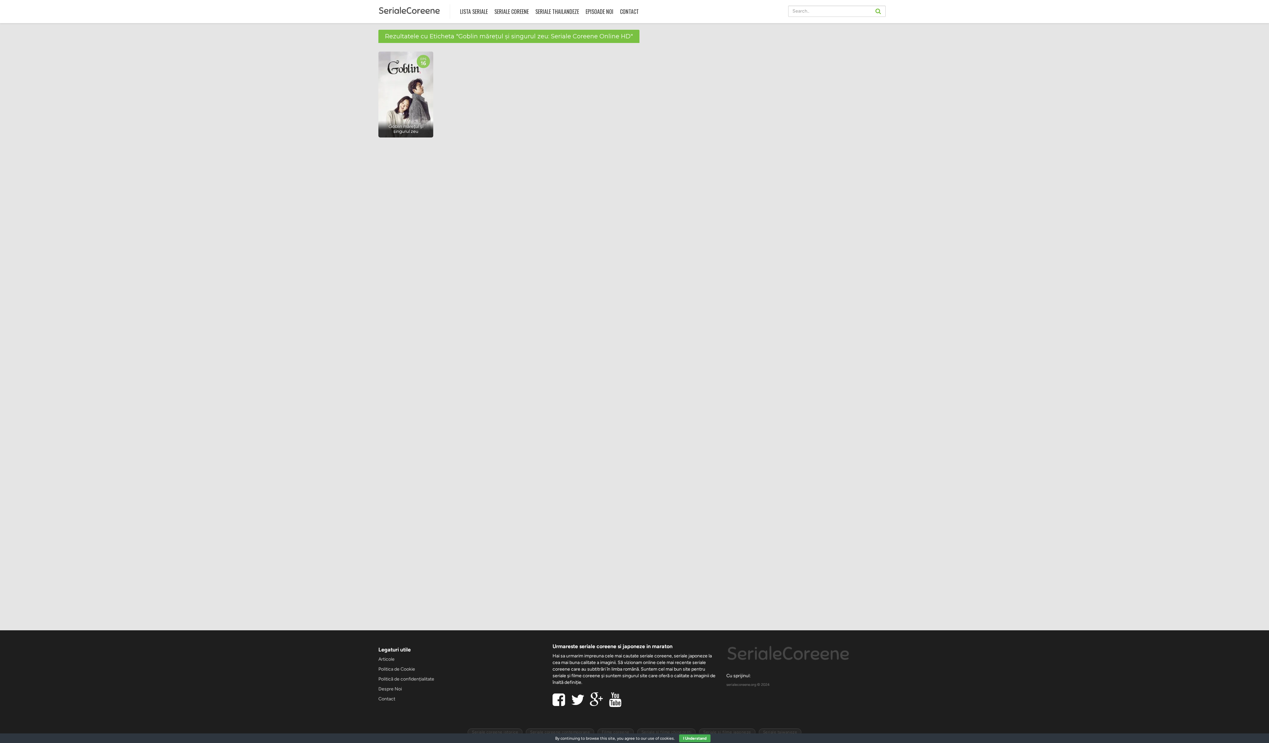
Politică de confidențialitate (406, 679)
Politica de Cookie (396, 669)
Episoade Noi (599, 12)
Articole (386, 659)
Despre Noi (390, 689)
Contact (629, 12)
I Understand (695, 738)
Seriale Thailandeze (557, 12)
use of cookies (661, 738)
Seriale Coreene (511, 12)
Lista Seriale (474, 12)
